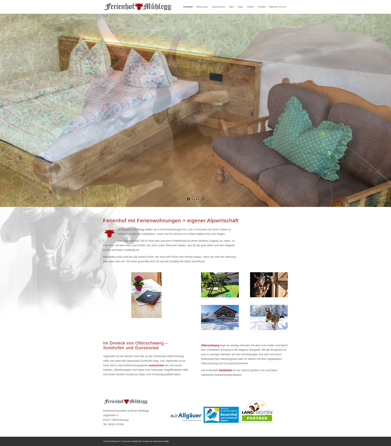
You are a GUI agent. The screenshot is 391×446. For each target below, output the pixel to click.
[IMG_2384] (220, 284)
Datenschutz (137, 441)
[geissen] (269, 284)
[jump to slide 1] (192, 199)
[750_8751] (146, 295)
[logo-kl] (138, 7)
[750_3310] (220, 317)
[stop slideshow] (203, 199)
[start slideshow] (188, 199)
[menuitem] (187, 7)
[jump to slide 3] (197, 199)
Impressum (126, 441)
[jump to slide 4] (199, 199)
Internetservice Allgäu (161, 441)
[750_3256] (269, 317)
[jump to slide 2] (194, 199)
